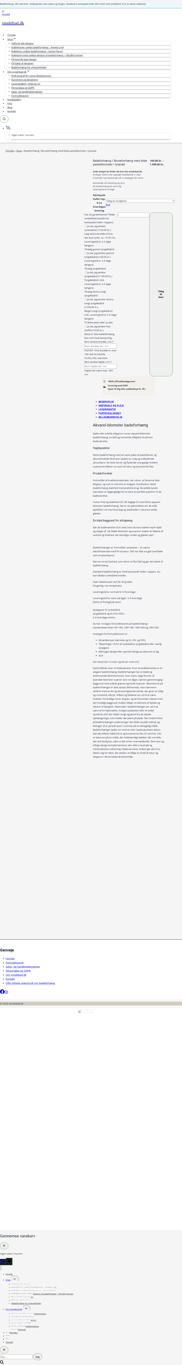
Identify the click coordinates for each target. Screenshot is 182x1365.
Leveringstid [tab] (107, 409)
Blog (9, 107)
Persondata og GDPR (22, 87)
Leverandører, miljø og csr (25, 83)
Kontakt (11, 111)
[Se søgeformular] (4, 119)
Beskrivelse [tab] (106, 401)
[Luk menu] (0, 1268)
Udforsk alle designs (22, 43)
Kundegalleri (14, 99)
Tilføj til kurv (161, 294)
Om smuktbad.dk (16, 975)
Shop (19, 150)
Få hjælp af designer (22, 63)
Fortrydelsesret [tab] (110, 413)
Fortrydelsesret (20, 95)
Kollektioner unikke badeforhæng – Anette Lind (37, 47)
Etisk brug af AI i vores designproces (31, 75)
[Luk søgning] (4, 1349)
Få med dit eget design (23, 59)
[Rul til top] (3, 1262)
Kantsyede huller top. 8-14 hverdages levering (99, 202)
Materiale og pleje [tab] (111, 405)
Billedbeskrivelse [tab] (110, 417)
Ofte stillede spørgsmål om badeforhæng (30, 983)
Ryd (108, 204)
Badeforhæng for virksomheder (29, 67)
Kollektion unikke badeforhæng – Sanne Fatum (37, 51)
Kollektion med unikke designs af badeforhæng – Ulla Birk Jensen (47, 55)
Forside (11, 35)
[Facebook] (2, 993)
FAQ (9, 103)
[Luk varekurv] (4, 1245)
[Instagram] (6, 993)
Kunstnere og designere (24, 79)
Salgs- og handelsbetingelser (27, 91)
